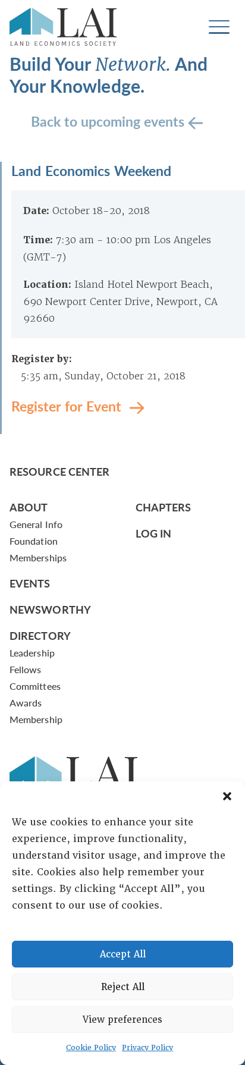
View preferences (122, 1020)
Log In (154, 533)
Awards (26, 702)
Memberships (38, 557)
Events (30, 583)
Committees (35, 686)
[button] (227, 796)
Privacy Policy (147, 1048)
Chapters (163, 506)
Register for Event (68, 405)
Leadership (32, 652)
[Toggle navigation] (219, 27)
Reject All (123, 987)
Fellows (26, 669)
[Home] (63, 27)
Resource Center (59, 471)
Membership (36, 719)
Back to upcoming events (109, 120)
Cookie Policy (91, 1048)
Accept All (123, 954)
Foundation (34, 541)
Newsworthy (50, 609)
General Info (36, 524)
